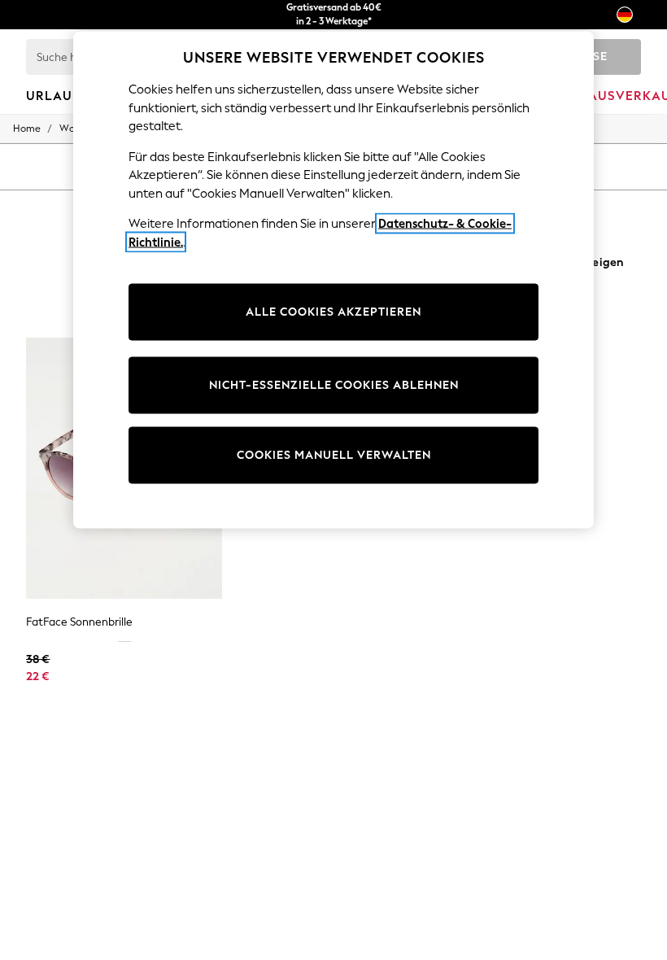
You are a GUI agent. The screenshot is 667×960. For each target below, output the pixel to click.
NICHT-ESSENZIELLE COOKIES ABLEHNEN (334, 385)
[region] (333, 280)
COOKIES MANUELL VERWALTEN (334, 455)
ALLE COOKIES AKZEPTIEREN (333, 312)
